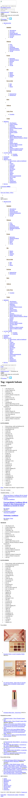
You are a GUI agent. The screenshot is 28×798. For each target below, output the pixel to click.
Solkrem (9, 105)
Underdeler (15, 155)
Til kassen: (5, 186)
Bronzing (12, 61)
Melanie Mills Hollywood (16, 136)
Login (2, 366)
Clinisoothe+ (13, 127)
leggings (8, 455)
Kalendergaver (13, 182)
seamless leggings (10, 468)
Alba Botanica (13, 123)
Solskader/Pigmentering (15, 34)
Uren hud (12, 36)
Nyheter (11, 163)
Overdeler (12, 114)
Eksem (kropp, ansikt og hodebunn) (18, 161)
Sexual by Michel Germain (16, 144)
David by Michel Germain (16, 128)
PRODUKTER (7, 23)
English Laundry (13, 132)
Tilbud (11, 174)
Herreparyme (13, 95)
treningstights (9, 477)
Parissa (11, 142)
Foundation (12, 47)
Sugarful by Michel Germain (16, 148)
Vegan (7, 480)
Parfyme (9, 91)
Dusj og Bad (10, 81)
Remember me (14, 12)
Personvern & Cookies (13, 794)
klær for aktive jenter (11, 450)
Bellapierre (12, 125)
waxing (8, 482)
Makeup (9, 41)
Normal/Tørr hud (14, 33)
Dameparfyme (13, 94)
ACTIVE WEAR (8, 152)
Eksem (11, 62)
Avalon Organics (14, 124)
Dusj (11, 84)
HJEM (5, 778)
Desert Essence (13, 131)
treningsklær (9, 476)
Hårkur (11, 74)
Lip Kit (7, 432)
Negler (8, 118)
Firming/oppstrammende (15, 175)
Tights (7, 471)
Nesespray (8, 433)
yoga (7, 483)
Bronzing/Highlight (14, 48)
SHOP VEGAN (7, 159)
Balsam (11, 72)
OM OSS (6, 788)
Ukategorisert (13, 181)
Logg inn (8, 7)
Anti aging (12, 31)
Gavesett (8, 444)
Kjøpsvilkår (3, 794)
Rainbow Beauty (14, 143)
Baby (8, 99)
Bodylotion (12, 58)
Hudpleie (9, 27)
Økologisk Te (9, 461)
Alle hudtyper (13, 30)
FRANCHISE (7, 787)
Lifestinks (12, 135)
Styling (11, 76)
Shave (11, 64)
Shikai (11, 147)
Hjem (2, 487)
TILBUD (6, 158)
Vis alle (11, 37)
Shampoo (12, 75)
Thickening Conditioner (11, 515)
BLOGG (6, 184)
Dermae (11, 129)
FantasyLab (24, 792)
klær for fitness (9, 452)
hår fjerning (8, 447)
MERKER (6, 121)
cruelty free (12, 165)
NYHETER (6, 156)
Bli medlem (3, 7)
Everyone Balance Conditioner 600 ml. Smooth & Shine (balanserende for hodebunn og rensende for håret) (15, 504)
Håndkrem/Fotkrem (14, 60)
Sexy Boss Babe (13, 146)
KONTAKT (6, 789)
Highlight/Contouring (15, 50)
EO (10, 133)
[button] (4, 19)
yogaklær (8, 485)
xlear (11, 151)
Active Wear (10, 111)
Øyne (11, 44)
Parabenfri (12, 166)
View (5, 499)
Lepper (11, 45)
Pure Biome (12, 169)
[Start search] (1, 6)
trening (7, 474)
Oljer (7, 462)
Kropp (8, 55)
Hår (8, 69)
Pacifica (11, 140)
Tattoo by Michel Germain (16, 150)
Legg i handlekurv (10, 499)
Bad (10, 85)
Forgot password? (5, 12)
